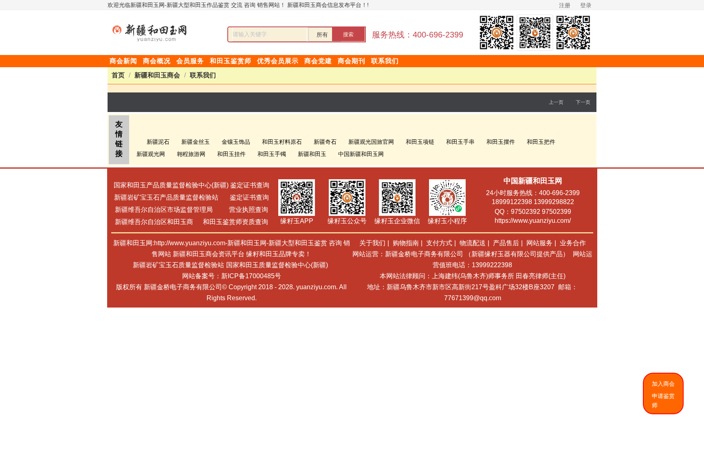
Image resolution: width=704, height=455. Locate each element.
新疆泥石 (158, 141)
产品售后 (506, 243)
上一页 (556, 102)
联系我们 (385, 60)
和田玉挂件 (231, 154)
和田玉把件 (541, 141)
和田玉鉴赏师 (230, 60)
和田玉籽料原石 (282, 141)
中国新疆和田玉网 (361, 154)
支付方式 (439, 243)
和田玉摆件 (500, 141)
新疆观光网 (150, 154)
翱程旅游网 (191, 154)
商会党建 (318, 60)
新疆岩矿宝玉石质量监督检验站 (178, 265)
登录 (586, 5)
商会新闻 (123, 60)
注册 (564, 5)
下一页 (583, 102)
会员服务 (190, 60)
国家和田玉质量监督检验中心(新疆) (277, 265)
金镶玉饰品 (236, 141)
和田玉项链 (420, 141)
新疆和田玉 (312, 154)
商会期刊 (351, 60)
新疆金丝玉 (195, 141)
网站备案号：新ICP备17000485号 (231, 276)
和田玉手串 (460, 141)
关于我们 (372, 243)
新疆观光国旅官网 (371, 141)
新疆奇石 (325, 141)
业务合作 (573, 243)
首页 (118, 75)
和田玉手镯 (271, 154)
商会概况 (157, 60)
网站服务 (539, 243)
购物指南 (406, 243)
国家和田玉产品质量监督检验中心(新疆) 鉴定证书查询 (191, 185)
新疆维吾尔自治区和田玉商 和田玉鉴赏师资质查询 (191, 221)
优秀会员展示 (278, 60)
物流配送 (473, 243)
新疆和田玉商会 (157, 75)
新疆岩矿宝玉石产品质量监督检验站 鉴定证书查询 (191, 197)
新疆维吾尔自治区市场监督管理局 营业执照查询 (191, 209)
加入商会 (663, 383)
